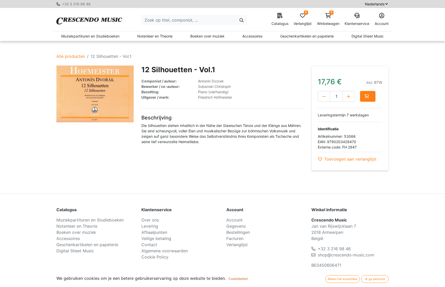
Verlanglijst (303, 19)
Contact (149, 244)
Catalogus (279, 23)
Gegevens (236, 226)
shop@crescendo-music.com (346, 254)
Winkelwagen (328, 19)
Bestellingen (238, 232)
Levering (149, 226)
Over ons (150, 220)
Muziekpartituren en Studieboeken (90, 36)
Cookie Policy (154, 257)
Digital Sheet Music (368, 36)
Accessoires (252, 36)
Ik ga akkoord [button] (375, 279)
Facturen (234, 238)
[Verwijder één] (324, 96)
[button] (367, 96)
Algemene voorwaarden (164, 250)
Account (382, 23)
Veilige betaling (156, 238)
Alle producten (70, 56)
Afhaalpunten (154, 232)
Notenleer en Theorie (155, 36)
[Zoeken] (241, 20)
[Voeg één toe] (349, 96)
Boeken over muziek (207, 36)
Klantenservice (357, 23)
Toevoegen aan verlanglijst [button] (350, 159)
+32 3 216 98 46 (76, 4)
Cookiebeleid (237, 279)
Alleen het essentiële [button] (342, 279)
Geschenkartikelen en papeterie (307, 36)
